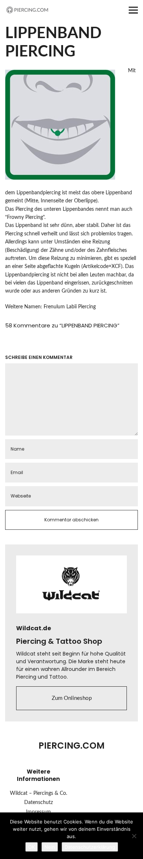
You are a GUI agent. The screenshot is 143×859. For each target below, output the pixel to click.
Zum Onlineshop (72, 698)
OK (31, 847)
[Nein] (134, 836)
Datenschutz (38, 802)
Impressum (38, 812)
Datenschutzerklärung (90, 847)
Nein (49, 847)
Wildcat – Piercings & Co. (38, 793)
